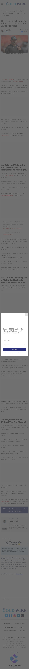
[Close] (26, 314)
